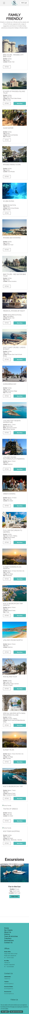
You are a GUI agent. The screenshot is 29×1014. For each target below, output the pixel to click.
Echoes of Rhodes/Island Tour (14, 92)
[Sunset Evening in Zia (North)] (14, 557)
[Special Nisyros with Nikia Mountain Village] (14, 703)
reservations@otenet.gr (8, 983)
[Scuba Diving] (14, 191)
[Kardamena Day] (14, 374)
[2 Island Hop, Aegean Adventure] (14, 410)
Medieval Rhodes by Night (14, 311)
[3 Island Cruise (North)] (14, 630)
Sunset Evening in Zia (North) (12, 568)
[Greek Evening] (14, 483)
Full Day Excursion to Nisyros (12, 531)
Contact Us (8, 942)
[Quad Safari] (14, 118)
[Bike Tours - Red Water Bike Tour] (14, 264)
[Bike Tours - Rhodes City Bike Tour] (14, 44)
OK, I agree (5, 1011)
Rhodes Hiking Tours (12, 165)
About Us (7, 932)
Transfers (7, 938)
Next (26, 882)
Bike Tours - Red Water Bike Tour (14, 275)
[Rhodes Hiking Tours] (14, 154)
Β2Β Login (24, 3)
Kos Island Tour (10, 677)
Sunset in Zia (8, 750)
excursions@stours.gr (8, 988)
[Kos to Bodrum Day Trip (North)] (14, 593)
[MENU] (3, 2)
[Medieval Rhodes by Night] (14, 301)
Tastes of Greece (10, 809)
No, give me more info (16, 1011)
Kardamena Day (9, 384)
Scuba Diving (8, 201)
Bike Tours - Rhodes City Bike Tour (13, 55)
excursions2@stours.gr (9, 993)
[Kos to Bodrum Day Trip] (14, 776)
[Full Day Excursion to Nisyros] (14, 520)
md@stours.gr (7, 978)
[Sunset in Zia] (14, 739)
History (7, 934)
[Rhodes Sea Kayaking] (14, 227)
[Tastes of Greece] (14, 806)
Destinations (9, 940)
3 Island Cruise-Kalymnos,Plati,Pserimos (14, 458)
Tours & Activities (11, 936)
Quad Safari (8, 128)
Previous (2, 882)
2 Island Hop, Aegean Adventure (11, 421)
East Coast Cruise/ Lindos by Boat (14, 348)
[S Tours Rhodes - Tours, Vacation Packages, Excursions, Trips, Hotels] (14, 2)
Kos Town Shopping (11, 831)
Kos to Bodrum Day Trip (13, 786)
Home (6, 928)
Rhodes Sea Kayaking (12, 238)
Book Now (19, 103)
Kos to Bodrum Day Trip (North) (13, 604)
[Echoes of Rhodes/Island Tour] (14, 81)
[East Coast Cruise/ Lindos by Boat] (14, 337)
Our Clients (8, 930)
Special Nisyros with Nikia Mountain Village (14, 714)
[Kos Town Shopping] (14, 828)
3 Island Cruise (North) (13, 640)
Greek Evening (9, 494)
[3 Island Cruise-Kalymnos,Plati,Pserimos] (14, 447)
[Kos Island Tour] (14, 666)
